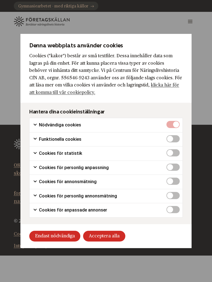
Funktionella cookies (59, 139)
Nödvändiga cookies (59, 125)
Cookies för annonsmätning (67, 181)
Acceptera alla (104, 236)
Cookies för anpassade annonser (72, 210)
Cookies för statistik (60, 153)
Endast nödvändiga (55, 236)
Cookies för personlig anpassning (73, 167)
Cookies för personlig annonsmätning (77, 196)
